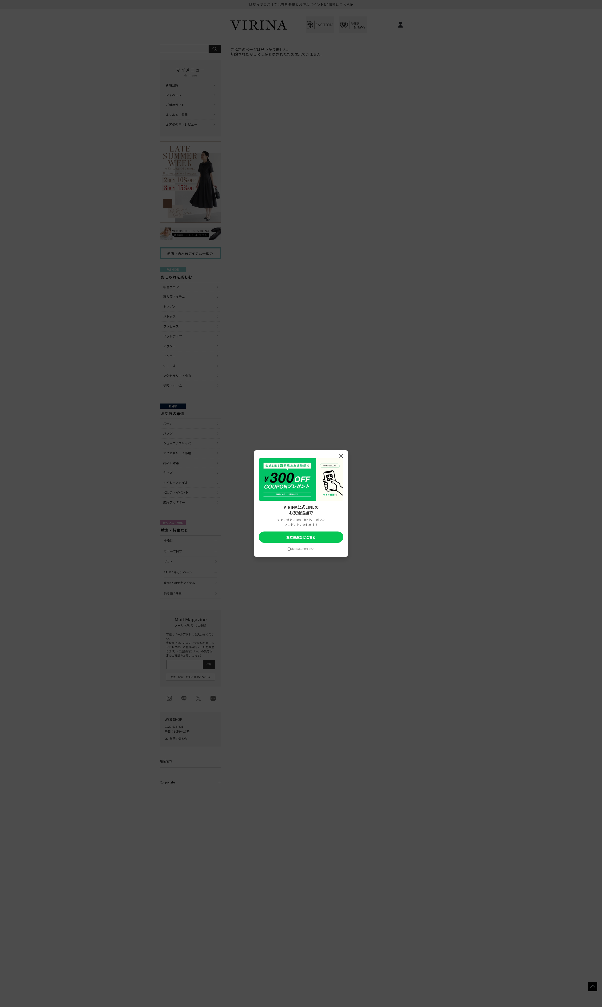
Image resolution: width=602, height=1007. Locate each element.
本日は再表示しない (302, 549)
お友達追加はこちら (301, 537)
